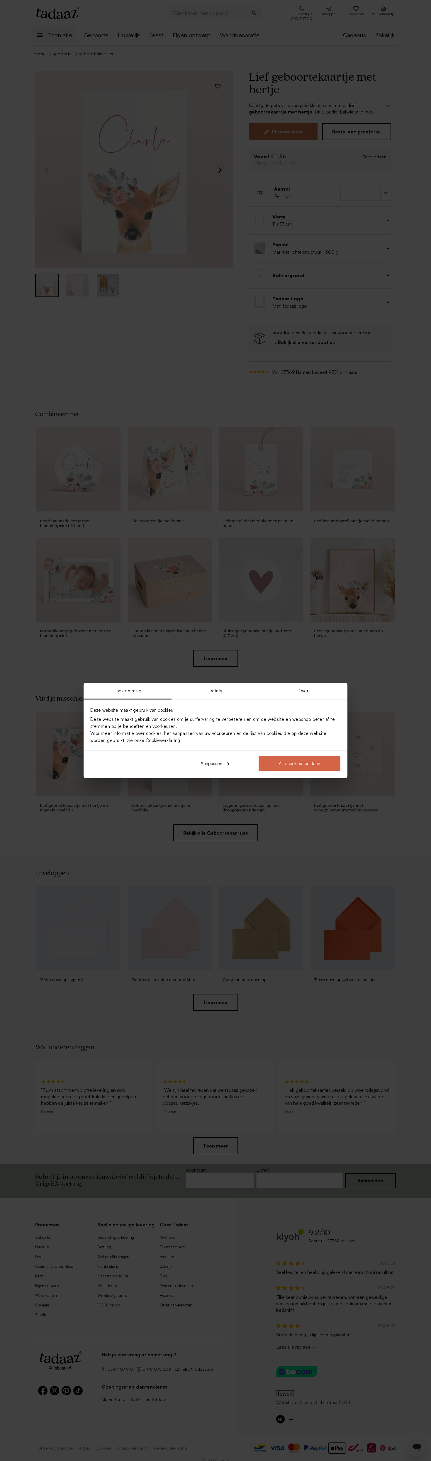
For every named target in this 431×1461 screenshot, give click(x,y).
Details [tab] (216, 691)
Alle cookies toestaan (299, 763)
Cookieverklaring (163, 740)
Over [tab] (303, 691)
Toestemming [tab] (127, 691)
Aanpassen (211, 763)
